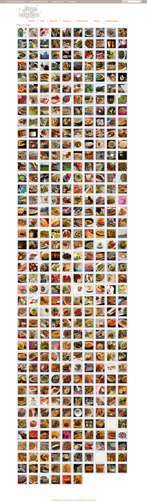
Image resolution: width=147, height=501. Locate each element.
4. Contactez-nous (58, 2)
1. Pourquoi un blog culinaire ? (16, 2)
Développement (56, 500)
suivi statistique (79, 500)
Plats (42, 21)
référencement (67, 500)
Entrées (31, 21)
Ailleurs (96, 21)
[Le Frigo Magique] (28, 18)
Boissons (67, 21)
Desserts (54, 21)
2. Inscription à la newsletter (39, 2)
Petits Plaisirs (82, 21)
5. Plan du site (71, 2)
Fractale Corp (91, 500)
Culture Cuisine (112, 21)
